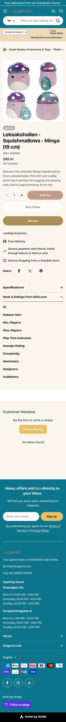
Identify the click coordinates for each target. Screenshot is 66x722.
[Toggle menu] (5, 11)
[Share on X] (30, 270)
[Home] (4, 49)
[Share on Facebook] (19, 270)
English (7, 657)
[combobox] (33, 20)
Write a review (33, 429)
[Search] (58, 20)
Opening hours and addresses (47, 37)
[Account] (53, 11)
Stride (18, 697)
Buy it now (33, 207)
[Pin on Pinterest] (41, 270)
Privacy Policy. (39, 530)
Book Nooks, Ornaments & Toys (30, 49)
